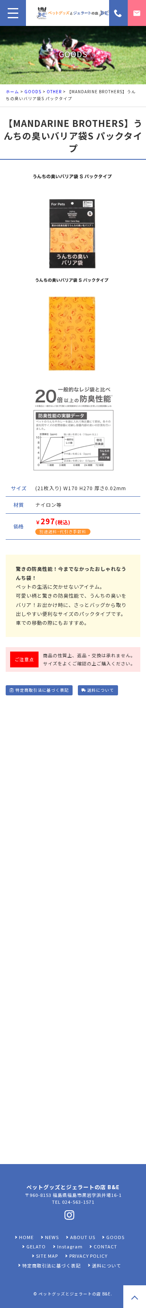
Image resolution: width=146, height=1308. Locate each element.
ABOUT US (82, 1237)
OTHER (54, 91)
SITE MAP (47, 1255)
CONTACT (105, 1246)
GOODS (32, 91)
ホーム (12, 91)
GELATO (36, 1246)
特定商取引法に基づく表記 (42, 690)
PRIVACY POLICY (88, 1255)
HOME (26, 1237)
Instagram (70, 1246)
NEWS (52, 1237)
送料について (100, 690)
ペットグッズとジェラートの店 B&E (75, 1294)
